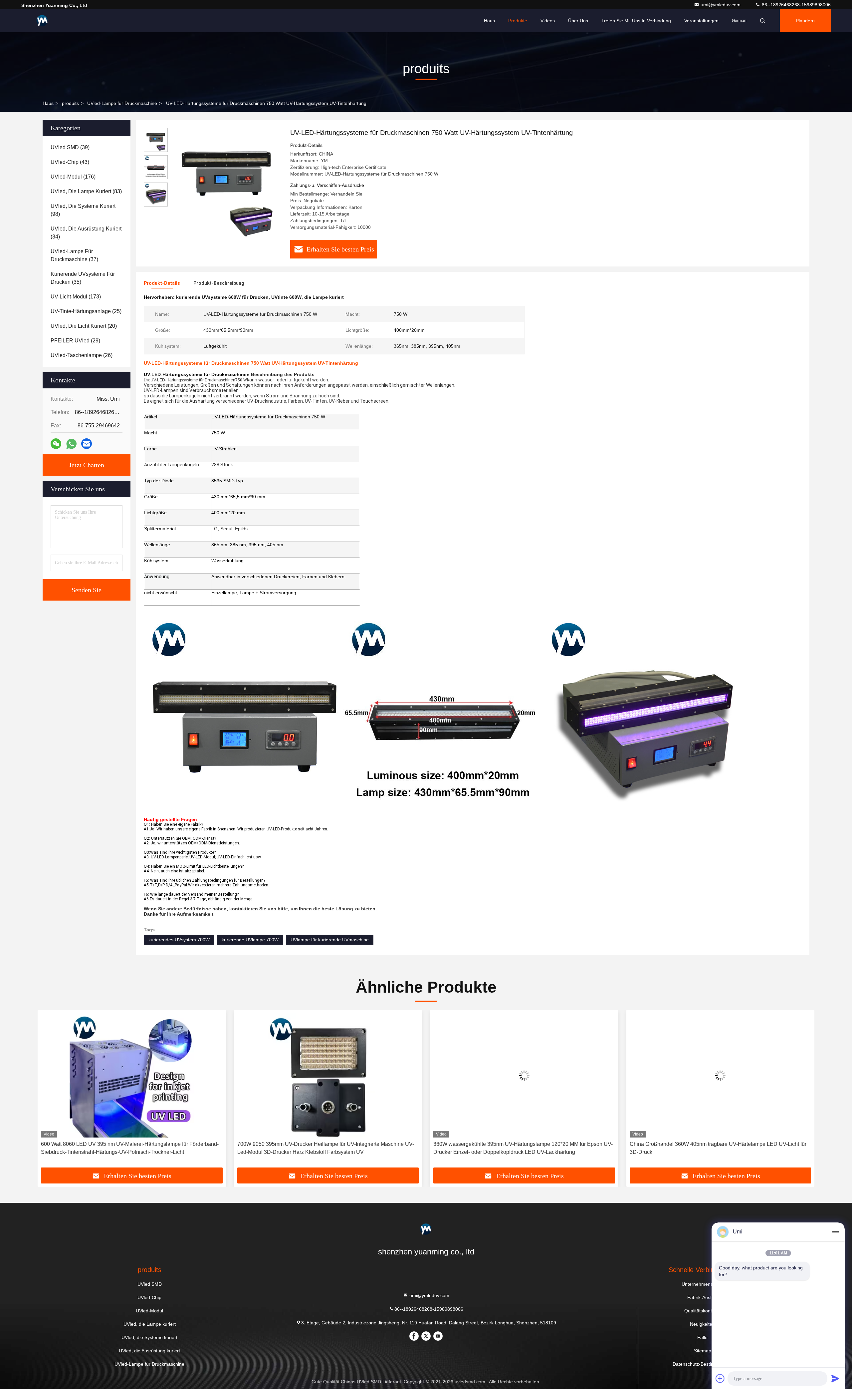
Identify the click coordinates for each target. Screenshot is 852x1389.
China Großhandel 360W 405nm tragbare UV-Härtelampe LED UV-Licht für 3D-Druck (560, 1148)
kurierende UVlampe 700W (250, 939)
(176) (73, 177)
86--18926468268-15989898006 (795, 4)
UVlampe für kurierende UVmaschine (330, 939)
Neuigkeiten (702, 1324)
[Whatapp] (71, 444)
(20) (84, 326)
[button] (50, 1091)
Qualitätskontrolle (702, 1310)
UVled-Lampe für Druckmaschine (122, 103)
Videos (547, 20)
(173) (76, 296)
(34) (86, 232)
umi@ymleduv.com (721, 4)
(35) (83, 278)
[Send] (835, 1378)
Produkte (517, 20)
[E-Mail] (86, 443)
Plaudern (805, 20)
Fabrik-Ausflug (702, 1297)
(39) (70, 147)
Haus (489, 20)
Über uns (578, 20)
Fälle (702, 1337)
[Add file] (720, 1378)
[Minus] (835, 1232)
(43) (70, 162)
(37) (74, 255)
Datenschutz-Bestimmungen (702, 1364)
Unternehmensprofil (702, 1284)
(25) (86, 311)
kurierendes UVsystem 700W (179, 939)
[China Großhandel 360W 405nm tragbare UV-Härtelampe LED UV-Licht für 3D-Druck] (563, 1075)
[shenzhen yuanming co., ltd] (42, 21)
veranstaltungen (701, 20)
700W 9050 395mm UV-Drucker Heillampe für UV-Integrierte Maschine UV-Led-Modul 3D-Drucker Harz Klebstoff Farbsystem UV (168, 1148)
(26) (81, 355)
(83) (86, 191)
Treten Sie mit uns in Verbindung (636, 20)
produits (70, 103)
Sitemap (702, 1350)
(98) (83, 210)
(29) (75, 340)
